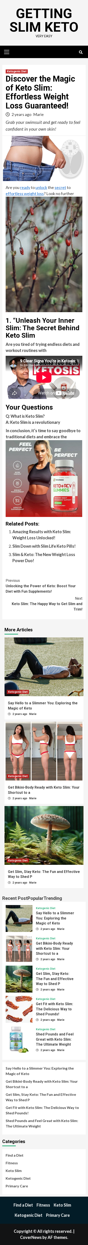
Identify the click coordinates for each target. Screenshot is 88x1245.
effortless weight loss (25, 193)
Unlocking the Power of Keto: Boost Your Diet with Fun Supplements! (41, 586)
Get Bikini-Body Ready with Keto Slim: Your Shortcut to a (54, 948)
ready (25, 187)
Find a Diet (14, 1155)
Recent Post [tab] (15, 898)
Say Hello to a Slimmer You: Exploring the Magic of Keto (55, 918)
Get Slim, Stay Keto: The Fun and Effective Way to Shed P (55, 978)
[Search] (80, 52)
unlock (41, 187)
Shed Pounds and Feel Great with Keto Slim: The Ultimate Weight (55, 1039)
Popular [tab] (36, 898)
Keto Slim (14, 1170)
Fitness (12, 1163)
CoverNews (31, 1237)
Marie (38, 114)
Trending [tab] (53, 898)
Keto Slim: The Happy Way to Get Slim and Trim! (47, 603)
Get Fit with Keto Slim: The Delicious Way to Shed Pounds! (54, 1009)
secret (60, 187)
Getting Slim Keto (44, 20)
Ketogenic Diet (16, 71)
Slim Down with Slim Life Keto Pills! (44, 546)
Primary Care (17, 1186)
